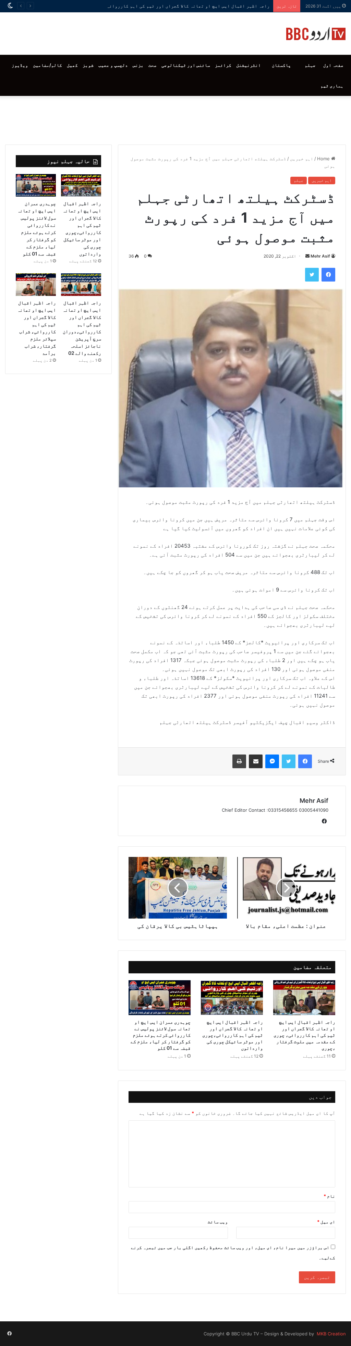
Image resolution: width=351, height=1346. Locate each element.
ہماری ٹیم (331, 85)
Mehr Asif (320, 256)
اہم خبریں (301, 158)
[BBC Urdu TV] (316, 33)
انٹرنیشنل (248, 65)
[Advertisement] (175, 118)
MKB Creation (330, 1333)
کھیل (72, 65)
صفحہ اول (333, 65)
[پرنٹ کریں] (239, 761)
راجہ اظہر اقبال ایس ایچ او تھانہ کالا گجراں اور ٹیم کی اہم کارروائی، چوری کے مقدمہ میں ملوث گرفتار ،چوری (142, 6)
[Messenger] (272, 761)
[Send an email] (307, 256)
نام (329, 1196)
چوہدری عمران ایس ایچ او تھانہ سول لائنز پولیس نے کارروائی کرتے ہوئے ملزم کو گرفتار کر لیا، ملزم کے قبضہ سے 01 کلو (161, 1035)
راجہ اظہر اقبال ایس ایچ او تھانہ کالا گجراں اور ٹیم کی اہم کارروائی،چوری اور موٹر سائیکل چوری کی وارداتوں (232, 1035)
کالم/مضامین (47, 65)
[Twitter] (312, 275)
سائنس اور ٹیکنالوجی (185, 65)
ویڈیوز (20, 65)
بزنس (138, 65)
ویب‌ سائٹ (218, 1221)
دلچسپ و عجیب (113, 65)
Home (324, 158)
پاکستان (281, 65)
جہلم (310, 65)
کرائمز (223, 65)
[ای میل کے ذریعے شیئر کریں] (256, 761)
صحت (152, 65)
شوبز (88, 65)
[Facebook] (328, 275)
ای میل (326, 1221)
